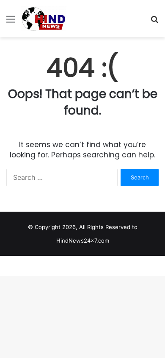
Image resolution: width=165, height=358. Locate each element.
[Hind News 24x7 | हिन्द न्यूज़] (43, 18)
